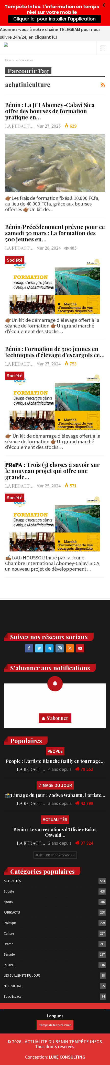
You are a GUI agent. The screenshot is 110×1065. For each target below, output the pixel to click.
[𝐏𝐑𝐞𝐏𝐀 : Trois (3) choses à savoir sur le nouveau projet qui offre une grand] (55, 522)
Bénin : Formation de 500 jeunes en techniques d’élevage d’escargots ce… (55, 352)
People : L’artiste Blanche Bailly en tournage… (55, 761)
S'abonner (57, 718)
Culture (9, 933)
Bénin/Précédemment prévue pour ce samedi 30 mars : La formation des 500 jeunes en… (55, 233)
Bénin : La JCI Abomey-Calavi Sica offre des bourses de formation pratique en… (50, 111)
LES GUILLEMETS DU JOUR (22, 975)
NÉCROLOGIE (13, 986)
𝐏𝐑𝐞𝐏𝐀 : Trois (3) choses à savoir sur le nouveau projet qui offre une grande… (52, 471)
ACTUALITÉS (55, 819)
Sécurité (9, 954)
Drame (8, 944)
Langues (55, 1016)
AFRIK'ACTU (12, 912)
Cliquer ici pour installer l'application (54, 18)
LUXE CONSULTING (67, 1057)
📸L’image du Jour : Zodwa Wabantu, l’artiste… (55, 795)
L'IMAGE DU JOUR (55, 785)
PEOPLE (55, 751)
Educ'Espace (12, 996)
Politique (10, 923)
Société (15, 260)
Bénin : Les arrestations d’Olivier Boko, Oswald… (55, 832)
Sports (8, 902)
